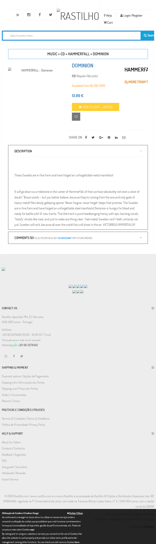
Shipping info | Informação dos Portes (23, 382)
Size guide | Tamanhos (14, 467)
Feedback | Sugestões (14, 454)
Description (23, 151)
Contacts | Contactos (13, 448)
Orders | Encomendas (14, 395)
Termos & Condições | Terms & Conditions (26, 418)
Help (108, 15)
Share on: (75, 137)
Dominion (101, 53)
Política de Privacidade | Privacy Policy (23, 424)
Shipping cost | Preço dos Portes (20, 388)
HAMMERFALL (79, 53)
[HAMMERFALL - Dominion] (35, 70)
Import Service (10, 479)
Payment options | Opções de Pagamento (25, 376)
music (52, 53)
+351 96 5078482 (28, 345)
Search (150, 35)
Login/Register (133, 15)
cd (63, 53)
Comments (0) (53, 238)
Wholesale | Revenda (14, 473)
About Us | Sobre (11, 442)
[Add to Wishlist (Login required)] (76, 117)
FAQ (4, 461)
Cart (110, 22)
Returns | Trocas (11, 401)
